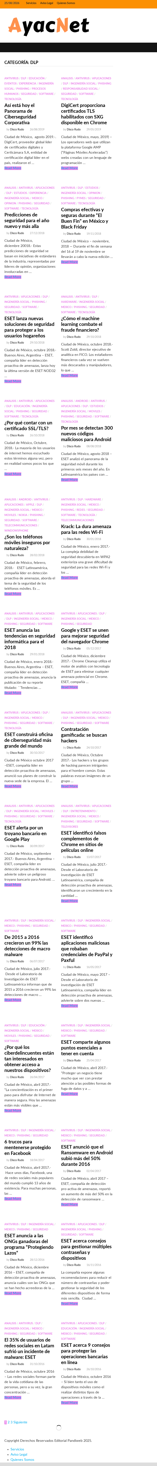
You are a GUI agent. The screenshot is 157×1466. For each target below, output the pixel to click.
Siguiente (20, 1422)
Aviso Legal (46, 3)
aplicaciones (101, 78)
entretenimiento (83, 811)
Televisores (69, 827)
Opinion (10, 203)
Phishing (22, 89)
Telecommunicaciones (20, 525)
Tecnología (12, 99)
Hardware (69, 302)
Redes (81, 510)
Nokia (23, 515)
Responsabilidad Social (80, 89)
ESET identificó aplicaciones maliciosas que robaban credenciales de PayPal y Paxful (86, 949)
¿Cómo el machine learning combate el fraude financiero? (81, 324)
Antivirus (11, 78)
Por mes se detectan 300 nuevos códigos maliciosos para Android (87, 434)
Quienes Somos (66, 3)
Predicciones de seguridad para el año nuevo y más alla (26, 221)
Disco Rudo (17, 129)
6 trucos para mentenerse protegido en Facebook (27, 1148)
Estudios (20, 193)
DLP (23, 78)
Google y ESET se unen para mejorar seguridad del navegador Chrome (85, 636)
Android (81, 401)
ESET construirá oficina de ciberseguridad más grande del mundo (28, 740)
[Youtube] (141, 3)
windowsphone (16, 530)
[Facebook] (136, 3)
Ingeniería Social (83, 83)
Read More (12, 168)
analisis (67, 78)
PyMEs (81, 198)
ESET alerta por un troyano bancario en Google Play (25, 834)
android (25, 499)
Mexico (37, 198)
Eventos (10, 83)
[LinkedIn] (146, 3)
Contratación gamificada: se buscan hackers (84, 735)
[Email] (151, 3)
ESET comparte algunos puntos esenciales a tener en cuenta (85, 1048)
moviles (94, 411)
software (46, 94)
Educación (37, 78)
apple (30, 505)
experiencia (27, 83)
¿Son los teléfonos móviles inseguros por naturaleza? (27, 543)
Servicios (31, 3)
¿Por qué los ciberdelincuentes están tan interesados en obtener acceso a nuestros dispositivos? (29, 1059)
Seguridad (29, 94)
